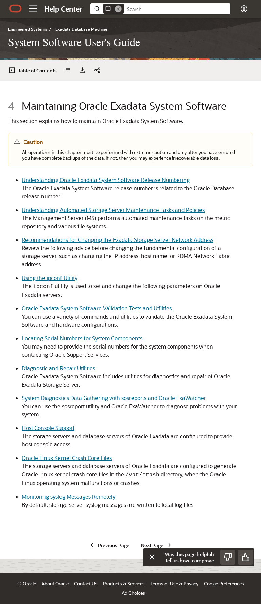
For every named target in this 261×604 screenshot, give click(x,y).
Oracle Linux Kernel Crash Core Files (67, 457)
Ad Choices (133, 593)
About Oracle (55, 583)
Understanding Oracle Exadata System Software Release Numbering (106, 179)
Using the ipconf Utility (49, 277)
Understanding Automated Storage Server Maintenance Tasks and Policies (113, 209)
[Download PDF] (82, 70)
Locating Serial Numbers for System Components (82, 338)
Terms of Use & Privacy (174, 583)
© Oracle (26, 583)
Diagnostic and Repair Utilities (58, 368)
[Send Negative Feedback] (227, 557)
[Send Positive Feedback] (245, 557)
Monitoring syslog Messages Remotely (68, 496)
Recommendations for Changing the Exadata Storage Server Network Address (117, 239)
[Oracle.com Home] (15, 8)
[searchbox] (177, 9)
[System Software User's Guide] (67, 70)
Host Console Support (48, 427)
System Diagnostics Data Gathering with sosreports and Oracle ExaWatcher (114, 398)
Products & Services (124, 583)
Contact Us (86, 583)
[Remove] (118, 9)
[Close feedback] (151, 557)
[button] (33, 8)
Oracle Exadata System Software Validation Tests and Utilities (97, 308)
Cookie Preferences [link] (224, 583)
